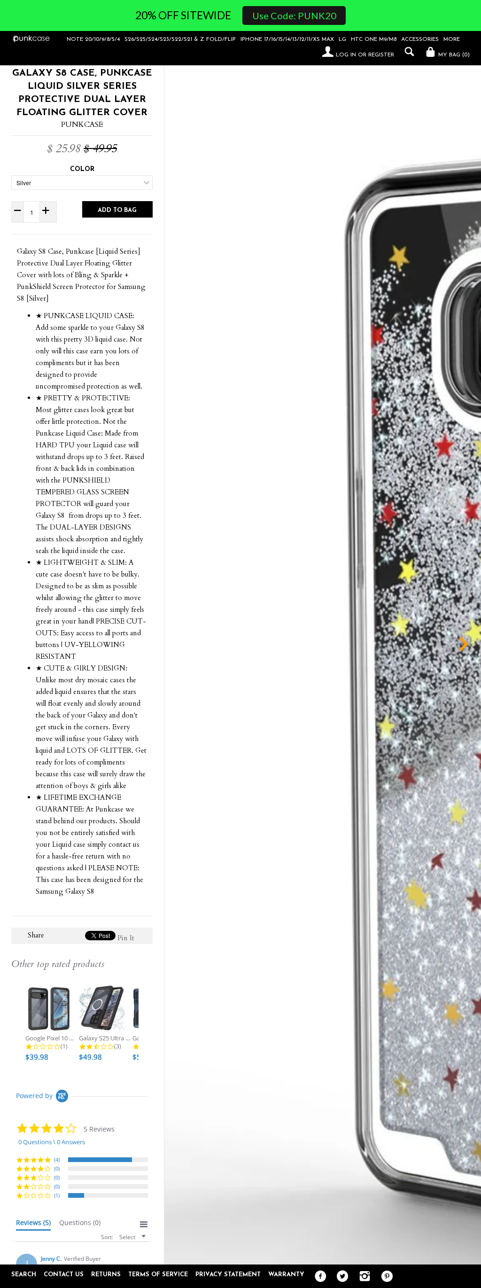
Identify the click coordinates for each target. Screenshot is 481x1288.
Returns (106, 1275)
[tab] (33, 1224)
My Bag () (453, 55)
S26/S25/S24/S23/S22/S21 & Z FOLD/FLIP (180, 39)
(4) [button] (57, 1159)
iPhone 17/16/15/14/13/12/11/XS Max (287, 39)
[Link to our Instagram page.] (362, 1277)
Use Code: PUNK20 (294, 15)
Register (381, 55)
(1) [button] (57, 1195)
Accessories (420, 39)
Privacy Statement (228, 1275)
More (451, 39)
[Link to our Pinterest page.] (384, 1277)
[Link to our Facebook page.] (318, 1277)
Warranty (286, 1275)
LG (342, 39)
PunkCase (82, 124)
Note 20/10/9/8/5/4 (93, 39)
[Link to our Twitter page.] (340, 1277)
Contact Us (64, 1275)
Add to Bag (117, 210)
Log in (346, 55)
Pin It (125, 938)
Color (82, 169)
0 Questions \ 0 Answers (51, 1142)
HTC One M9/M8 (373, 39)
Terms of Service (158, 1275)
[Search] (407, 52)
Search (23, 1275)
